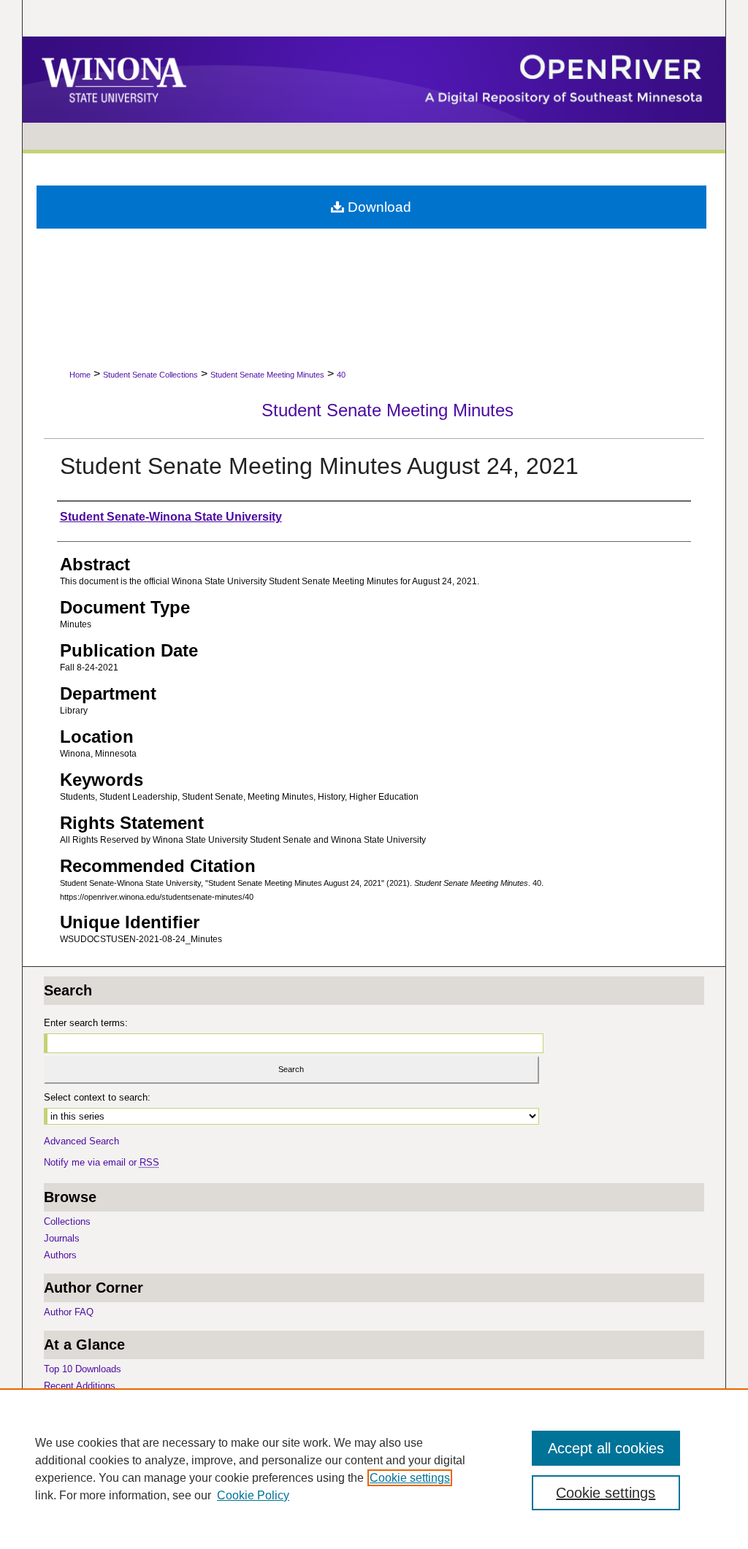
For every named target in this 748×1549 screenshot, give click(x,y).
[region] (374, 1468)
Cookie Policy (253, 1495)
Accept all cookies (606, 1448)
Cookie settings (410, 1478)
